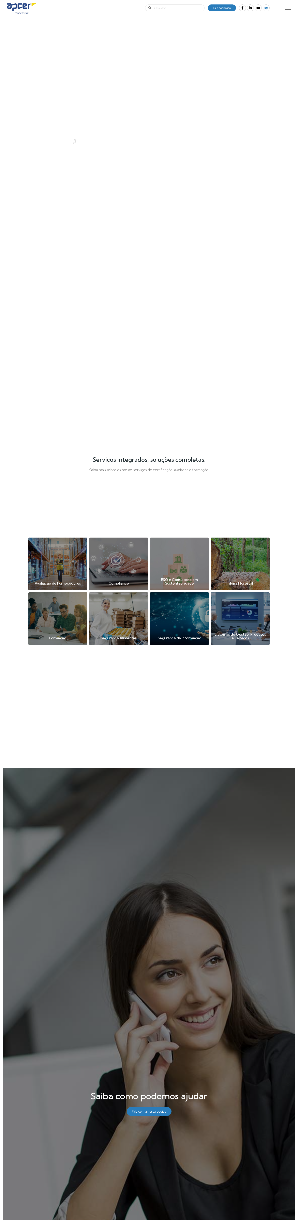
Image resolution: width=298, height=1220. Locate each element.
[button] (288, 8)
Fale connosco (222, 8)
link (57, 564)
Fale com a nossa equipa (149, 1111)
